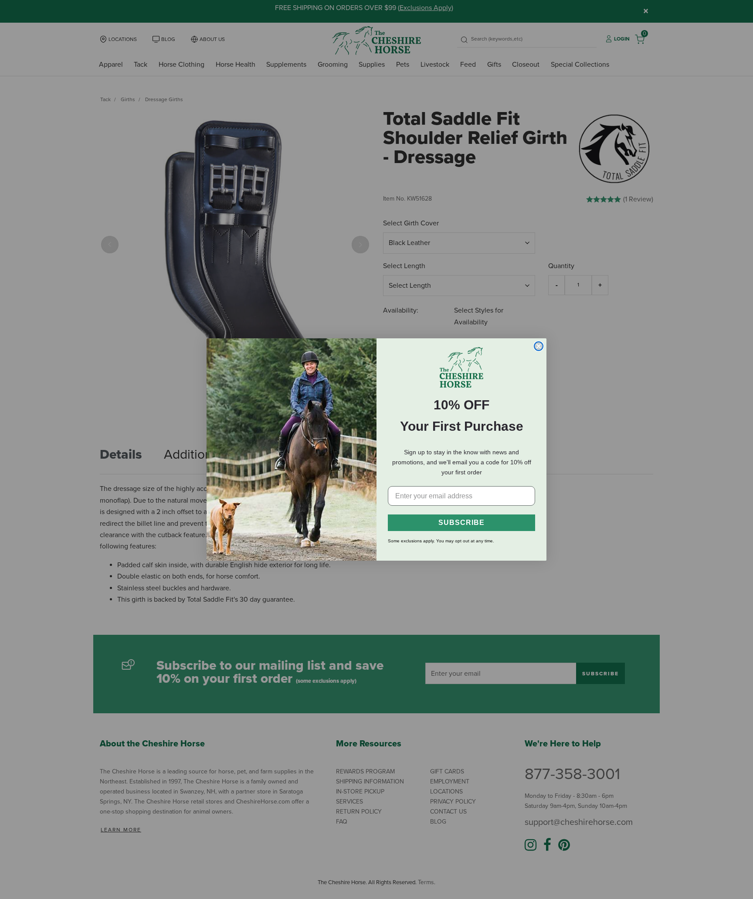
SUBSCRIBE (461, 522)
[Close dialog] (538, 346)
